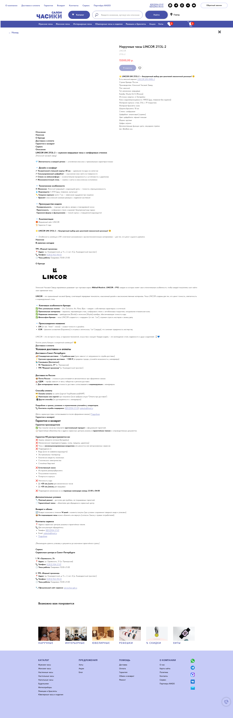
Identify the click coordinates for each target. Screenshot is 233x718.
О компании (11, 5)
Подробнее (95, 414)
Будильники (43, 684)
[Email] (194, 5)
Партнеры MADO (167, 684)
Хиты (160, 24)
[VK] (188, 5)
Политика (164, 672)
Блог (81, 672)
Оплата (122, 668)
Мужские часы (46, 24)
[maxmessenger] (182, 5)
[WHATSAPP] (170, 5)
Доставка (123, 665)
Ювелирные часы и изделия (109, 24)
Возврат (61, 5)
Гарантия (48, 5)
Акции (152, 24)
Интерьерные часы (82, 24)
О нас (162, 665)
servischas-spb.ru (70, 588)
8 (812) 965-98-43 (54, 255)
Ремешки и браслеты (136, 24)
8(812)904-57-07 (71, 408)
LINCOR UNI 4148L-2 (146, 79)
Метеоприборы (45, 687)
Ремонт (122, 680)
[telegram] (176, 5)
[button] (214, 5)
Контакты (73, 5)
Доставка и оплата (30, 5)
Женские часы (63, 24)
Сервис (86, 5)
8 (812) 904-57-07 (54, 564)
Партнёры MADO (102, 5)
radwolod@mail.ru (86, 408)
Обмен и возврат (126, 676)
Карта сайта (165, 668)
